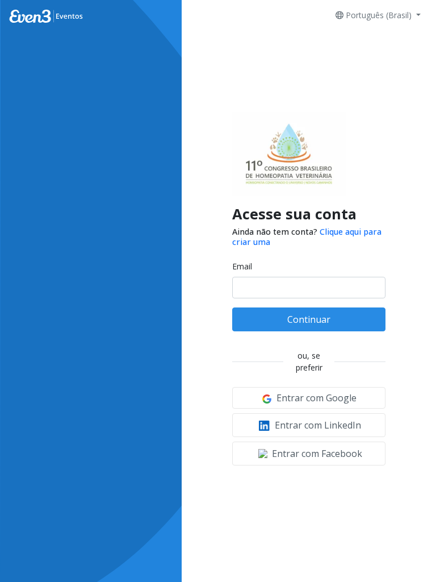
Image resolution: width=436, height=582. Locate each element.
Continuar (308, 319)
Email (242, 266)
